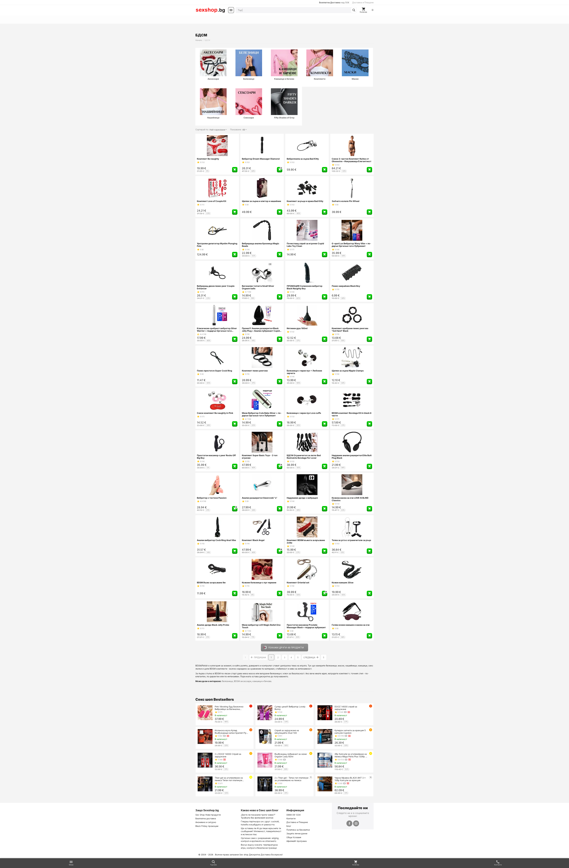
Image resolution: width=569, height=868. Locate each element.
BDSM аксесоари (242, 681)
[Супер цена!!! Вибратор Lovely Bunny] (264, 712)
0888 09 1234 (293, 814)
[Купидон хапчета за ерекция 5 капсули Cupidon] (324, 736)
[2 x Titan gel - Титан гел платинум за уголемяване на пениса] (264, 783)
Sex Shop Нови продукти (208, 814)
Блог (288, 826)
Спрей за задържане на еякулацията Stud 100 (287, 731)
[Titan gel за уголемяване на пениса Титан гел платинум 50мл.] (205, 783)
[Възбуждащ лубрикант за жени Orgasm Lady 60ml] (264, 760)
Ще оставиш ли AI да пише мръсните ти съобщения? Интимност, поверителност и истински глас (261, 831)
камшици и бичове (261, 681)
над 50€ (334, 2)
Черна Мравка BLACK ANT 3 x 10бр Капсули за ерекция (350, 779)
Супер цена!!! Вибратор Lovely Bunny (290, 707)
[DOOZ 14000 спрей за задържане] (324, 712)
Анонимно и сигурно (205, 822)
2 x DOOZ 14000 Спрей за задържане (228, 755)
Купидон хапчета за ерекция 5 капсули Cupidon (350, 731)
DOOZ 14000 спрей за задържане (346, 707)
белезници (227, 681)
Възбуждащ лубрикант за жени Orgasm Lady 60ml (291, 755)
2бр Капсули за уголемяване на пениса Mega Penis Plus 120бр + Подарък (351, 755)
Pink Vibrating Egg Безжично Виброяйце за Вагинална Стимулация (229, 707)
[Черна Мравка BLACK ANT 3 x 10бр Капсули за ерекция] (324, 783)
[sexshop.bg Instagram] (356, 823)
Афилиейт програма (296, 841)
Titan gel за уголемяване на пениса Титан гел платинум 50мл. (229, 779)
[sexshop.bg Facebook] (349, 823)
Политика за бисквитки (298, 829)
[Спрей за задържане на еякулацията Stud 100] (264, 736)
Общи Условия (293, 837)
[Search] (354, 10)
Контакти (290, 818)
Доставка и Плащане (363, 2)
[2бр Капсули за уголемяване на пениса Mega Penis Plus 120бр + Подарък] (324, 760)
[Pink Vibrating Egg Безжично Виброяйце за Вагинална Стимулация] (205, 712)
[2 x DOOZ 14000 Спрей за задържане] (205, 760)
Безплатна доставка (205, 818)
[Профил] (373, 10)
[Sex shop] (210, 10)
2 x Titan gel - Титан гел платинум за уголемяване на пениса (291, 779)
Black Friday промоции (206, 826)
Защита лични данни (296, 833)
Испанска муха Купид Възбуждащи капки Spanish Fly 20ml (230, 731)
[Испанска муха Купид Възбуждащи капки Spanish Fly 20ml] (205, 736)
